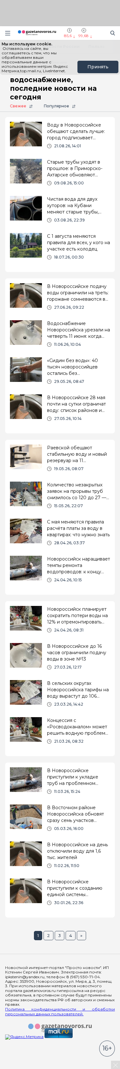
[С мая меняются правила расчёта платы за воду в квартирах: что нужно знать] (60, 534)
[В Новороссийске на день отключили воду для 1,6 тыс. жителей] (60, 857)
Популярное (56, 106)
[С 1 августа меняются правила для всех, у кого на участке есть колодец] (60, 248)
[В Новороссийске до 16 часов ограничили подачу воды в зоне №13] (60, 659)
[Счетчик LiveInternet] (19, 1066)
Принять (97, 67)
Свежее (18, 106)
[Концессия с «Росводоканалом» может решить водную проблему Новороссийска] (60, 733)
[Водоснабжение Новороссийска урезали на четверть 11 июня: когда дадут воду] (60, 336)
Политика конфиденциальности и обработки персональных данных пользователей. (60, 1011)
